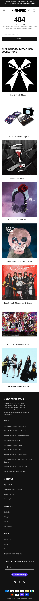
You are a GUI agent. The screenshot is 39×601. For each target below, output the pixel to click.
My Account (8, 484)
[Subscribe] (31, 567)
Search (19, 38)
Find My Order (9, 499)
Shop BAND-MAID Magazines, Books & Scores (18, 460)
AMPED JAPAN (16, 598)
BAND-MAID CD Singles (18, 220)
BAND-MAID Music (18, 95)
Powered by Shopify (26, 598)
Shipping (7, 517)
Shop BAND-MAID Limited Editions (16, 435)
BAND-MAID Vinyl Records (18, 261)
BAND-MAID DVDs (18, 178)
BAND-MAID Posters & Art (18, 345)
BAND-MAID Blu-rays (18, 137)
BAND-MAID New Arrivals (18, 386)
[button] (4, 10)
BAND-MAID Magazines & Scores (18, 303)
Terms (6, 544)
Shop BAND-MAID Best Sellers (15, 426)
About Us (7, 539)
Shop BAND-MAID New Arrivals (15, 431)
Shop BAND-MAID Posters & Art (15, 467)
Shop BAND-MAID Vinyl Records (15, 454)
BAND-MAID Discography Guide (15, 471)
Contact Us (8, 526)
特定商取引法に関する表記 (13, 554)
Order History (9, 494)
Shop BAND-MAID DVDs (12, 450)
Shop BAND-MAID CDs (12, 440)
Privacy (6, 549)
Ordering (7, 512)
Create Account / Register (13, 489)
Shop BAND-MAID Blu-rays (13, 445)
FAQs (6, 521)
